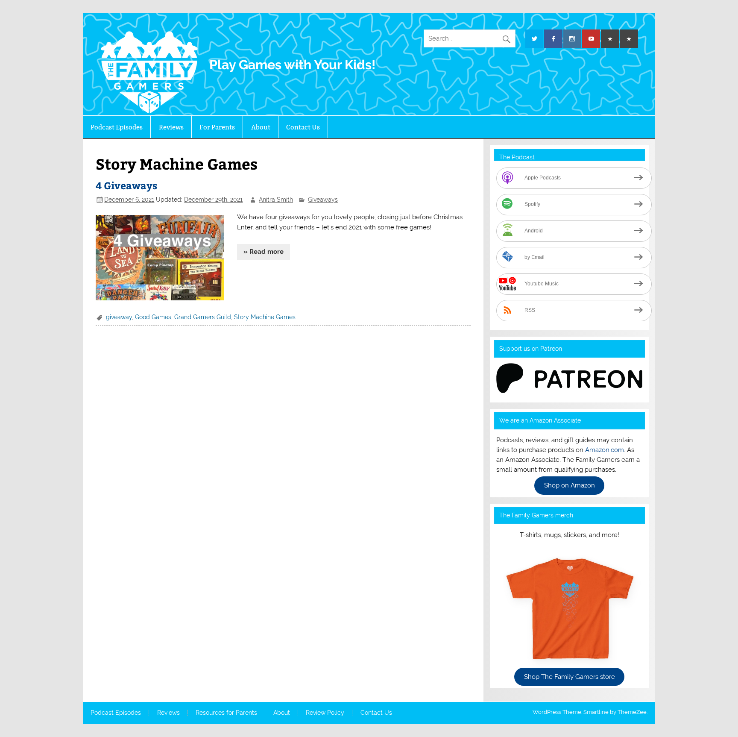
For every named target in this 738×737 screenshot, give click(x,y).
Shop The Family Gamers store (569, 677)
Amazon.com (604, 450)
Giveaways (323, 199)
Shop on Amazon (569, 486)
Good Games (153, 317)
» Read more (263, 251)
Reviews (171, 127)
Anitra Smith (276, 199)
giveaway (119, 317)
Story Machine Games (265, 317)
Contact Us (303, 127)
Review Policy (325, 713)
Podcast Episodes (117, 127)
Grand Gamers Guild (202, 317)
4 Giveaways (126, 185)
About (260, 127)
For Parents (217, 127)
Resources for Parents (226, 713)
